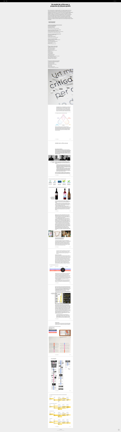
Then (6, 1)
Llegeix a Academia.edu (52, 22)
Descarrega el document (52, 21)
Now (4, 1)
